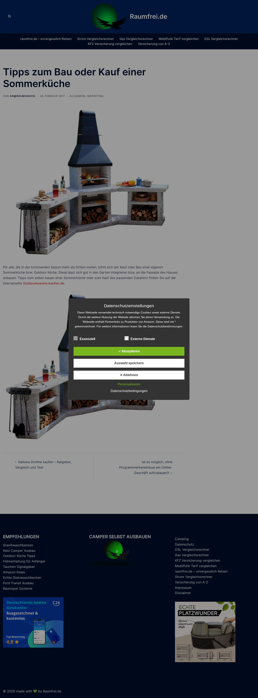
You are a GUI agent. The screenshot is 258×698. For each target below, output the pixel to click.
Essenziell (87, 339)
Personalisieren (129, 384)
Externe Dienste (143, 339)
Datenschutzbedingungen (129, 391)
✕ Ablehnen (129, 375)
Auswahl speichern (129, 363)
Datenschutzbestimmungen (165, 326)
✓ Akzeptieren (129, 351)
